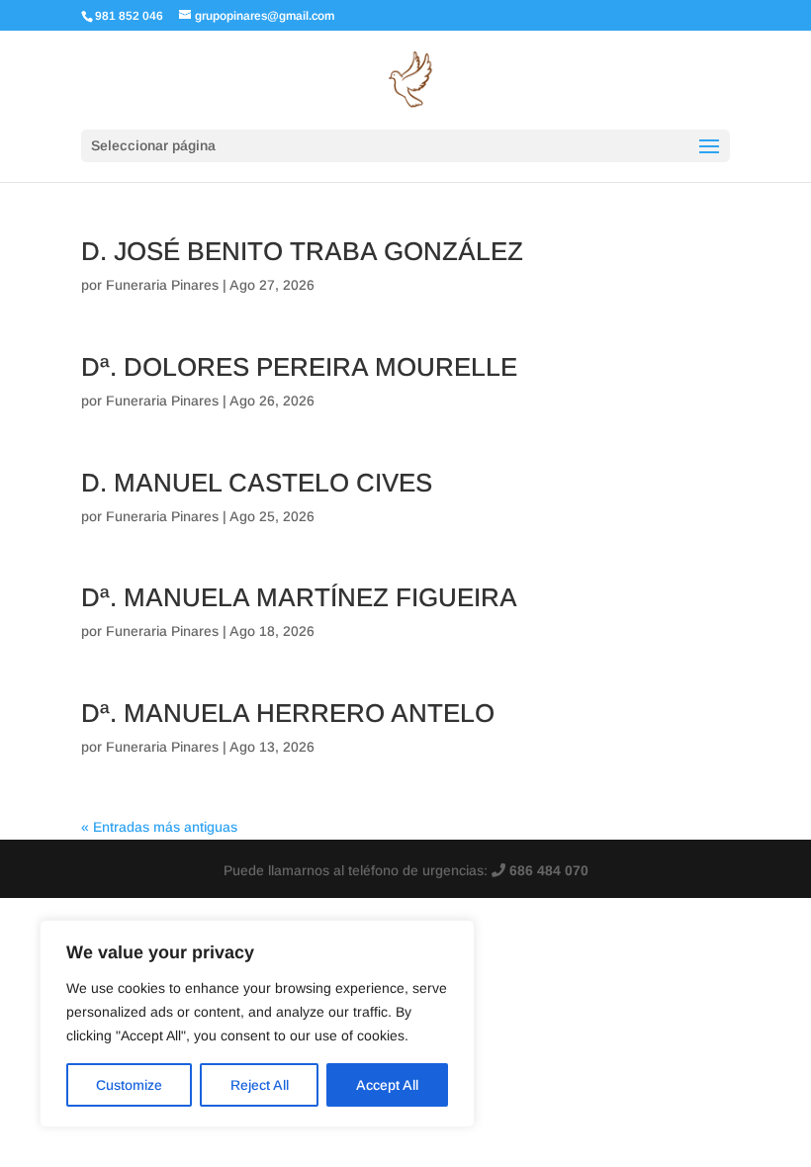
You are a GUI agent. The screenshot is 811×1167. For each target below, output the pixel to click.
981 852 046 (129, 16)
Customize (129, 1085)
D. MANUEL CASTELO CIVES (256, 482)
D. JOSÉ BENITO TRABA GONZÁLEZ (302, 251)
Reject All (259, 1085)
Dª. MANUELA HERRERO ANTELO (288, 713)
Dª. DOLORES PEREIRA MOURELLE (299, 367)
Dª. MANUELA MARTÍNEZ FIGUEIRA (299, 597)
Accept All (387, 1085)
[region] (257, 1023)
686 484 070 (546, 870)
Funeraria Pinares (162, 285)
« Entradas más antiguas (159, 827)
